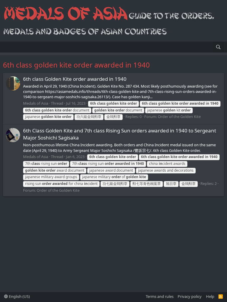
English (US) (19, 296)
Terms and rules (160, 296)
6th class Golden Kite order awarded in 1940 (75, 79)
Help (210, 296)
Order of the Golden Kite (179, 116)
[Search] (218, 47)
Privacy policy (190, 296)
